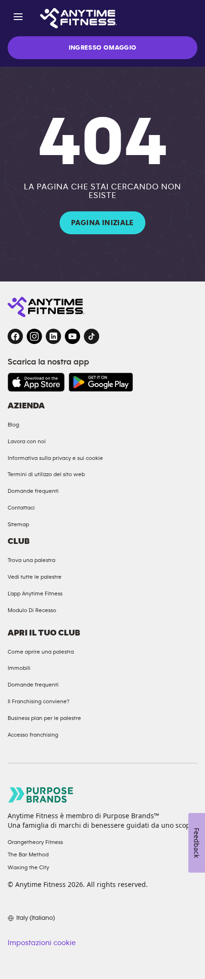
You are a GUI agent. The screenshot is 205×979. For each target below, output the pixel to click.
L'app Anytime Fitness (35, 593)
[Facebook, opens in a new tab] (15, 336)
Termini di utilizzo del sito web (46, 474)
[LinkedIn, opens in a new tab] (53, 336)
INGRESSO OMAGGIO (103, 47)
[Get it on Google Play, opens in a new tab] (101, 382)
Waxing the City (28, 867)
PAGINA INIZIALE (102, 223)
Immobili (19, 668)
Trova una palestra (31, 560)
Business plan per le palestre (44, 718)
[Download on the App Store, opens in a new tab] (36, 382)
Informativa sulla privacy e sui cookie (55, 458)
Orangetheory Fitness (35, 842)
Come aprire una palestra (41, 652)
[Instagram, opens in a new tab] (34, 336)
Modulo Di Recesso (32, 610)
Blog (13, 424)
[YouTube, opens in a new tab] (72, 336)
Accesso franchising (33, 735)
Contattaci (21, 507)
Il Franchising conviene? (39, 701)
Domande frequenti (33, 491)
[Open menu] (18, 18)
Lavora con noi (27, 441)
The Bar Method (28, 854)
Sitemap (18, 524)
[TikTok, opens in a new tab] (91, 336)
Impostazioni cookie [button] (42, 943)
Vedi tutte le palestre (35, 577)
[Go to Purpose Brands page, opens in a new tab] (41, 794)
